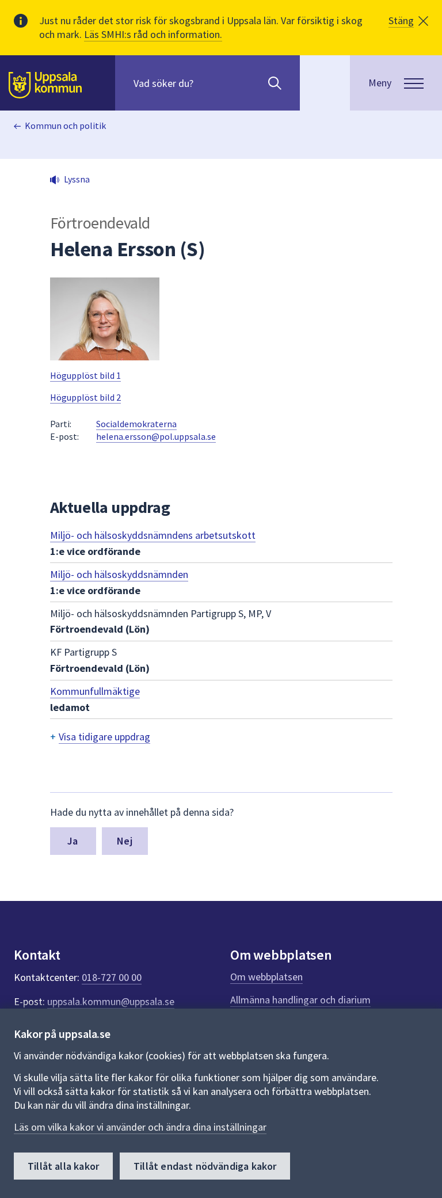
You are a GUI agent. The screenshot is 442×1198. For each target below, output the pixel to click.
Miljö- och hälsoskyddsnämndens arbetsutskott (153, 535)
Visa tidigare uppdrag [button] (104, 736)
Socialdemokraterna (136, 423)
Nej (124, 840)
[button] (408, 21)
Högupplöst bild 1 (85, 375)
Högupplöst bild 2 (85, 397)
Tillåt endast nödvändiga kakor (205, 1166)
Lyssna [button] (77, 179)
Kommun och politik (65, 125)
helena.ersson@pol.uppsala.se (156, 436)
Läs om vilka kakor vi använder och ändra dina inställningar (140, 1127)
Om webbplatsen (266, 976)
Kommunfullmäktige (95, 691)
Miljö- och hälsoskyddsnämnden (119, 574)
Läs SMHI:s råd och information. (153, 34)
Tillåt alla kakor (63, 1166)
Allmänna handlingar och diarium (300, 999)
